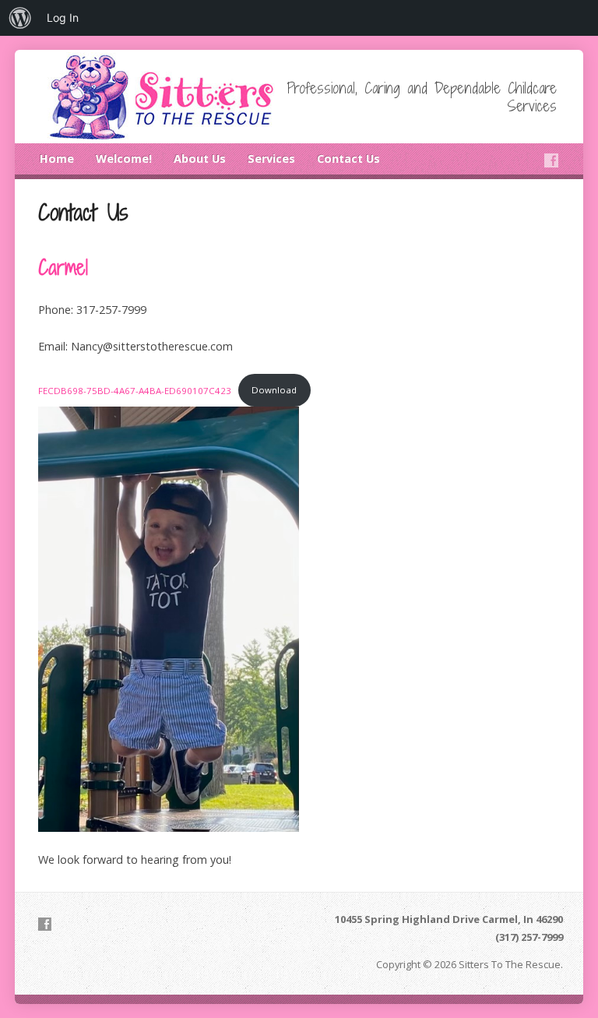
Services (271, 158)
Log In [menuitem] (63, 17)
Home (57, 158)
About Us (200, 158)
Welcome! (124, 158)
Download (274, 390)
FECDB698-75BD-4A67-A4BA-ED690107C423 (134, 390)
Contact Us (348, 158)
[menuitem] (20, 18)
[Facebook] (551, 160)
